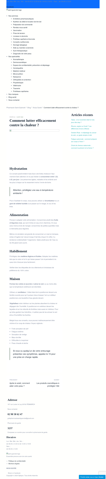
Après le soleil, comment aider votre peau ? (21, 383)
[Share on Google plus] (23, 366)
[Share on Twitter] (14, 366)
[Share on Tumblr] (20, 366)
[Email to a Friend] (29, 366)
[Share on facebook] (11, 366)
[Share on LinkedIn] (17, 366)
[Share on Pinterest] (26, 366)
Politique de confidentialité (17, 461)
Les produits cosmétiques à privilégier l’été (47, 383)
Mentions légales (14, 464)
